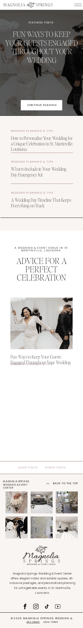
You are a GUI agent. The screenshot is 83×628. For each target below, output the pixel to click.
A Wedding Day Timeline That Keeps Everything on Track (41, 202)
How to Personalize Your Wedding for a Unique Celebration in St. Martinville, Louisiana (42, 143)
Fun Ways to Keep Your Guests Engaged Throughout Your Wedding (41, 47)
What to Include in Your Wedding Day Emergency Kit (38, 171)
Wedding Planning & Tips (32, 131)
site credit (33, 622)
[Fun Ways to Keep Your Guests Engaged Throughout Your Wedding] (41, 323)
